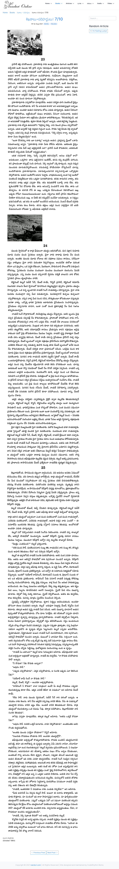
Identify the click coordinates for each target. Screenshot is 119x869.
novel (46, 24)
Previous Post (39, 852)
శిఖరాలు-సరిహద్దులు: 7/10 (44, 19)
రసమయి (89, 3)
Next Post (51, 852)
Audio (99, 3)
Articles (69, 3)
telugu (54, 24)
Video (109, 3)
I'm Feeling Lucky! (99, 31)
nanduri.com (36, 865)
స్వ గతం (79, 3)
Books (57, 3)
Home (47, 3)
